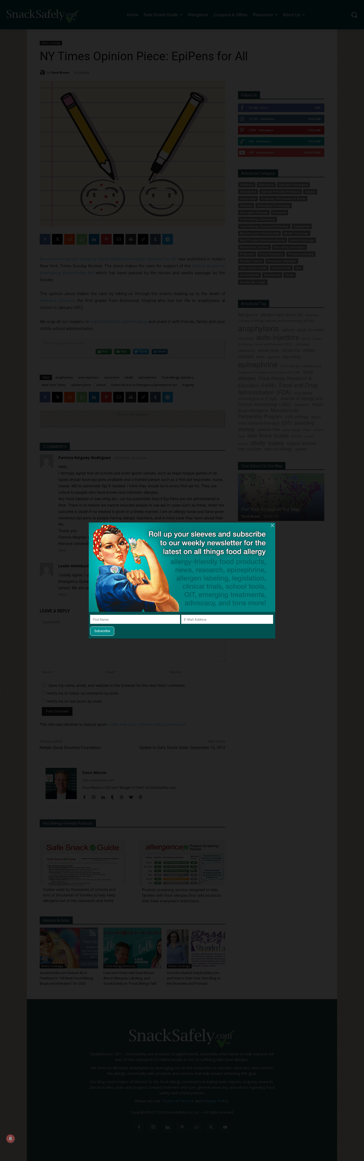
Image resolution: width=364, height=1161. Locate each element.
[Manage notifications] (10, 1138)
